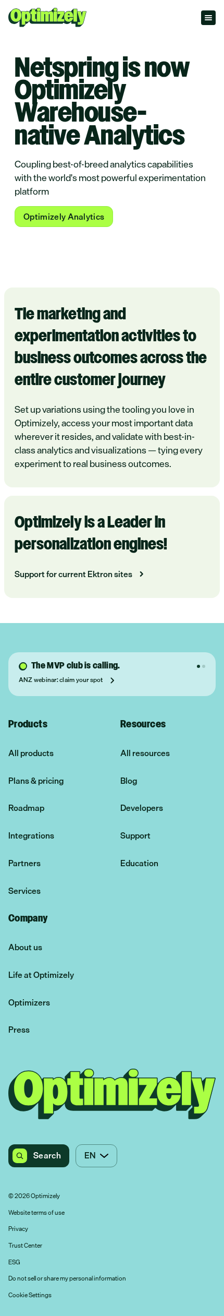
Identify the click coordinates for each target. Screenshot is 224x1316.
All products (31, 753)
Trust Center (25, 1246)
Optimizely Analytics (63, 216)
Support (135, 835)
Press (19, 1029)
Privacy (18, 1229)
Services (24, 891)
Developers (141, 808)
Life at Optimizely (41, 975)
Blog (128, 780)
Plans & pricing (36, 780)
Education (139, 863)
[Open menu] (208, 17)
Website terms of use (36, 1213)
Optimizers (29, 1002)
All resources (145, 753)
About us (25, 947)
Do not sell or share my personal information (67, 1279)
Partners (24, 863)
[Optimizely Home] (47, 17)
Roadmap (26, 808)
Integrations (31, 835)
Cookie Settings (30, 1295)
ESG (14, 1263)
